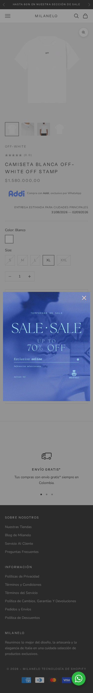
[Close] (84, 298)
